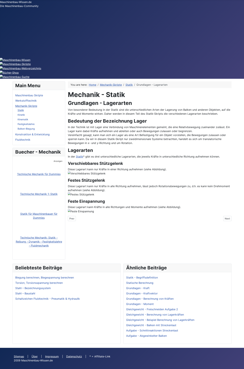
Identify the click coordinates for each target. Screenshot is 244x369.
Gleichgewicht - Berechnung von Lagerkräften (155, 314)
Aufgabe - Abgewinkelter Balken (146, 335)
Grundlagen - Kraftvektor (142, 293)
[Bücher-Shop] (9, 72)
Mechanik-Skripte (26, 106)
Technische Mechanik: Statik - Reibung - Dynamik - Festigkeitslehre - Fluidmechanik (39, 241)
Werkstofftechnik (26, 100)
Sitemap (19, 356)
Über (35, 356)
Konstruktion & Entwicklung (32, 134)
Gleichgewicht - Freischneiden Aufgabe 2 (152, 309)
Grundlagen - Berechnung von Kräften (150, 298)
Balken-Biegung (26, 128)
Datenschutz (74, 356)
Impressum (52, 356)
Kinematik (23, 119)
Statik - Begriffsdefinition (142, 277)
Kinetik (21, 114)
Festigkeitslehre (26, 124)
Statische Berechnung (139, 282)
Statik (21, 110)
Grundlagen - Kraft (138, 288)
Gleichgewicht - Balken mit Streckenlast (151, 325)
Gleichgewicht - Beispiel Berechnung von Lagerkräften (160, 320)
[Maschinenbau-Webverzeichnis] (20, 68)
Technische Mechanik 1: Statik (39, 194)
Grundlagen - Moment (140, 304)
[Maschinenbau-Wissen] (15, 59)
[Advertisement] (122, 33)
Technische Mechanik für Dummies (39, 174)
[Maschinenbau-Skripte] (15, 64)
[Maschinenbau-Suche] (14, 76)
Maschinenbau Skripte (29, 95)
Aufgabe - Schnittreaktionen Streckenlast (152, 330)
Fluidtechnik (22, 139)
